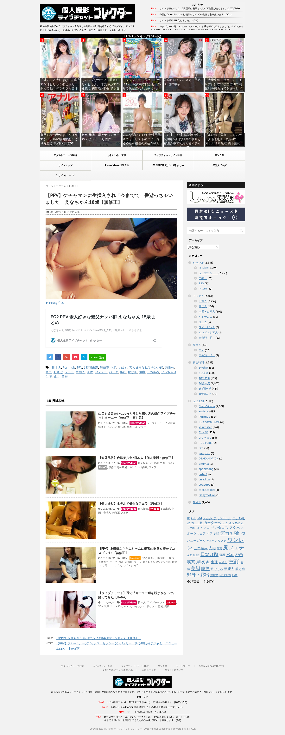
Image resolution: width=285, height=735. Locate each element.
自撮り (203, 278)
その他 (203, 288)
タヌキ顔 (213, 533)
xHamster (205, 427)
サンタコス (219, 527)
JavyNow (204, 479)
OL (193, 518)
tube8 (203, 474)
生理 (49, 376)
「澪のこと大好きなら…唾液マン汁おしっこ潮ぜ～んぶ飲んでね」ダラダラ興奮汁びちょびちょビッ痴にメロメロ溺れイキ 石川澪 (60, 88)
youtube (204, 484)
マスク (127, 606)
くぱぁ (122, 367)
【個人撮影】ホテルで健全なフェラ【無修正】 (130, 503)
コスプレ (116, 565)
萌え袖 (240, 569)
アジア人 (198, 296)
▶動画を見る (55, 303)
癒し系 (122, 426)
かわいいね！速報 (116, 155)
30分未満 (103, 606)
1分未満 (203, 367)
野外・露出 (198, 574)
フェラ (69, 372)
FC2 (201, 448)
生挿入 (80, 372)
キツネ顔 (234, 523)
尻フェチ (233, 547)
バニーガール (196, 541)
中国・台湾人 (167, 463)
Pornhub (69, 367)
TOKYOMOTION (209, 422)
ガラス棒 (197, 523)
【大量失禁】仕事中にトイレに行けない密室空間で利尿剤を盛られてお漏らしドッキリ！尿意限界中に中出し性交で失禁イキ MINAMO (224, 88)
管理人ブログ (219, 165)
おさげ (58, 372)
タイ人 (203, 322)
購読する (197, 185)
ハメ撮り (142, 467)
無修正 (104, 367)
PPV (79, 367)
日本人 (56, 367)
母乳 (222, 555)
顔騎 (235, 575)
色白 (49, 372)
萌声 (142, 372)
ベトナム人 (205, 317)
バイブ (132, 467)
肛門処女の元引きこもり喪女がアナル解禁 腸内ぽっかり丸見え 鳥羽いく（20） (59, 139)
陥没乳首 (225, 575)
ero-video (205, 437)
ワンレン (112, 426)
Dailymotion (207, 495)
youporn (204, 453)
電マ (107, 565)
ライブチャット (156, 423)
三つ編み (153, 372)
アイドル (224, 518)
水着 (121, 562)
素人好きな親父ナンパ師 (146, 367)
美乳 (123, 372)
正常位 (129, 562)
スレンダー (139, 426)
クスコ (205, 528)
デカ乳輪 (229, 533)
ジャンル (198, 262)
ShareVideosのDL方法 (116, 165)
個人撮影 (143, 463)
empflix (204, 463)
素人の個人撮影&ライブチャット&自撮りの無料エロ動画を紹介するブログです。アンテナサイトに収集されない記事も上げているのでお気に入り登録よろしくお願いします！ (142, 691)
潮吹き (203, 561)
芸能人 (229, 569)
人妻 (212, 548)
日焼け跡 (209, 554)
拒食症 (196, 555)
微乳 (129, 426)
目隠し (223, 562)
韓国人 (203, 306)
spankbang (206, 469)
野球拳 (214, 575)
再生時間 (198, 362)
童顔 (64, 376)
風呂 (57, 376)
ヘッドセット (149, 606)
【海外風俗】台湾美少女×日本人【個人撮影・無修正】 (136, 458)
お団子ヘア (210, 518)
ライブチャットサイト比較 (168, 155)
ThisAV (103, 467)
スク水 (234, 527)
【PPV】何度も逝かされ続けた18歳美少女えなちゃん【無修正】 (98, 638)
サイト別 (198, 401)
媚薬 (219, 548)
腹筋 (205, 568)
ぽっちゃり (168, 372)
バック (113, 372)
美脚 (195, 568)
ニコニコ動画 (207, 490)
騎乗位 (169, 367)
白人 (201, 350)
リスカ (222, 541)
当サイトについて (65, 175)
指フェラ (101, 372)
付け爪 (132, 372)
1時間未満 (91, 367)
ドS (242, 533)
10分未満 (204, 378)
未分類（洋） (207, 355)
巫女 (189, 555)
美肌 (166, 606)
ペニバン (212, 541)
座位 (90, 372)
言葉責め (103, 562)
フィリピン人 (207, 327)
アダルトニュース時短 (65, 155)
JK (188, 518)
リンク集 (219, 155)
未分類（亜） (207, 337)
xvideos (154, 508)
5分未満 (170, 423)
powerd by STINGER (184, 728)
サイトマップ (65, 165)
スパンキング (130, 565)
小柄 (113, 367)
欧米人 (197, 345)
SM (199, 518)
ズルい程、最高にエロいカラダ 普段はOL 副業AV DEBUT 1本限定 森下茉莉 (223, 139)
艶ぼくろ (217, 569)
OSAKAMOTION (208, 458)
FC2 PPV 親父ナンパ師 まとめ (168, 165)
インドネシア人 (208, 332)
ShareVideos (137, 423)
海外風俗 (122, 467)
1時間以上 (162, 558)
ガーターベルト (216, 522)
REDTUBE (205, 443)
